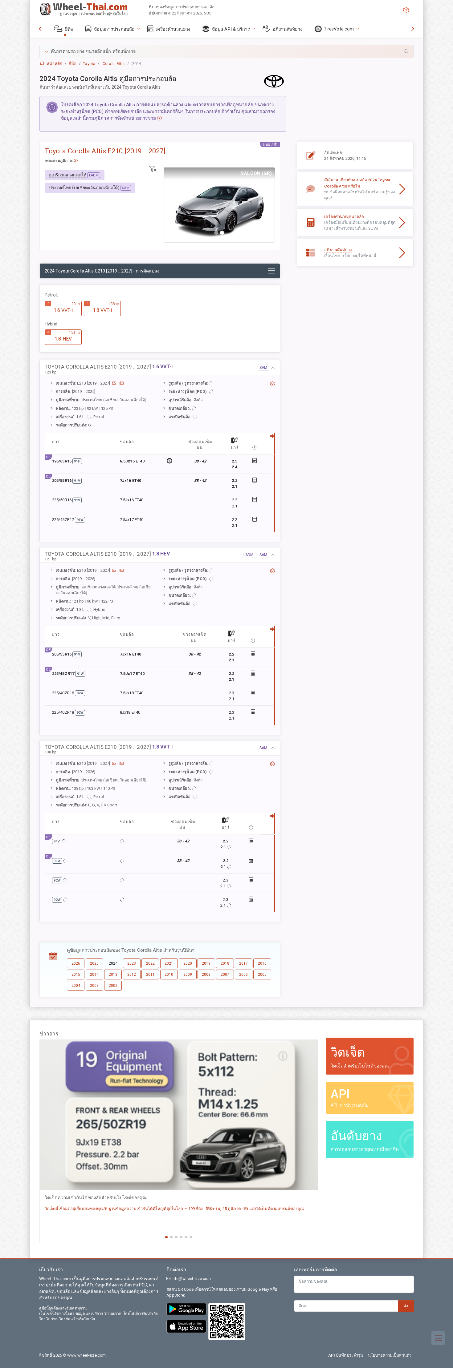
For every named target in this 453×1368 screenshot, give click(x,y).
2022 (150, 963)
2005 (262, 974)
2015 (75, 974)
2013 (113, 974)
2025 (94, 963)
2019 (206, 963)
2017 (243, 963)
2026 (75, 963)
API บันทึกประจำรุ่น (345, 1355)
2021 (169, 963)
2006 (243, 974)
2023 (131, 963)
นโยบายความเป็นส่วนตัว (389, 1355)
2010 (169, 974)
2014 (94, 974)
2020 (187, 963)
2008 (206, 974)
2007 (225, 974)
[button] (226, 51)
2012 (131, 974)
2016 (262, 963)
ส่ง (406, 1306)
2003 (94, 985)
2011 (150, 974)
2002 (113, 985)
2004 (75, 985)
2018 (225, 963)
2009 (187, 974)
